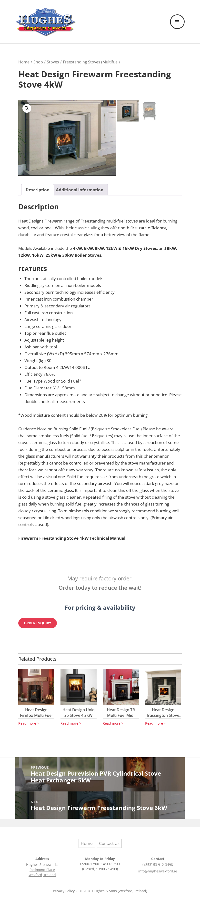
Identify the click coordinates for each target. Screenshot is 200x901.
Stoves (53, 62)
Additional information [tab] (79, 189)
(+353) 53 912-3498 (157, 864)
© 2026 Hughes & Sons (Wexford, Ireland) (113, 891)
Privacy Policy (64, 891)
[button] (26, 108)
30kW (68, 255)
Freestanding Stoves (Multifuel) (91, 62)
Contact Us (109, 843)
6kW (88, 248)
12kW (111, 248)
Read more (27, 723)
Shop (38, 62)
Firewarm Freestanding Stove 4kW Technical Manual (71, 538)
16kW (128, 248)
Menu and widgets (178, 28)
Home (24, 62)
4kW (77, 248)
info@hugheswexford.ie (157, 871)
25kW (51, 255)
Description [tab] (38, 189)
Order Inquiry (37, 623)
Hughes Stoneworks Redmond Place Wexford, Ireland (42, 869)
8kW (99, 248)
